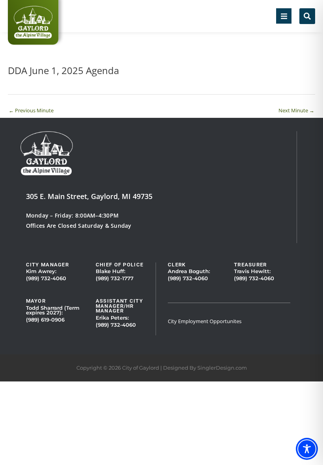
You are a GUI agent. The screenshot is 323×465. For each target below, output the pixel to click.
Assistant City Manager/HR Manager (119, 306)
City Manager (47, 265)
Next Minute (296, 110)
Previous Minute (31, 110)
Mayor (36, 301)
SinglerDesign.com (222, 368)
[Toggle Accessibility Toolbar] (307, 449)
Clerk (177, 265)
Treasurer (250, 265)
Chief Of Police (119, 265)
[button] (283, 16)
